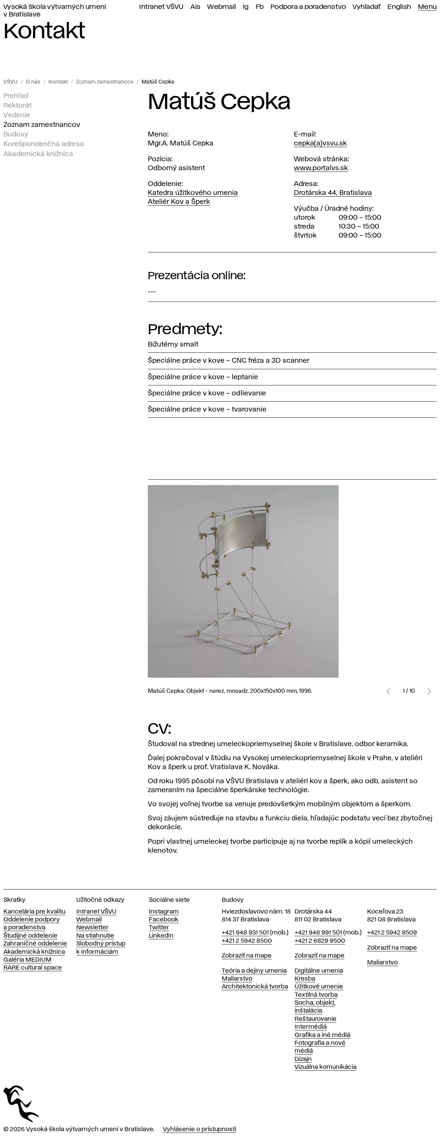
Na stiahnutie (95, 936)
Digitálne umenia (319, 971)
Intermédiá (311, 1027)
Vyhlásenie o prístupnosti (199, 1129)
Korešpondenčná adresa (43, 144)
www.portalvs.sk (321, 168)
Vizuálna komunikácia (325, 1067)
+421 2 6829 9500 (320, 941)
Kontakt (58, 82)
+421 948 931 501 (245, 933)
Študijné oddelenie (30, 936)
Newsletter (92, 927)
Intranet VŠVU (161, 7)
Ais (195, 7)
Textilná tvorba (316, 995)
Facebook (163, 919)
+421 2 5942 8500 (247, 941)
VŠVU (10, 82)
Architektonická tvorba (255, 987)
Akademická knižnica (38, 154)
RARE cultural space (32, 968)
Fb (260, 7)
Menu (427, 7)
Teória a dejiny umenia (254, 971)
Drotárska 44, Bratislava (333, 193)
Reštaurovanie (316, 1019)
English (399, 7)
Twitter (159, 927)
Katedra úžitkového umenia (193, 193)
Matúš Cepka (158, 82)
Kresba (305, 979)
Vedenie (16, 115)
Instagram (164, 912)
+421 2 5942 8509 (392, 933)
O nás (33, 82)
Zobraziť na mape (247, 956)
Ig (246, 7)
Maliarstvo (237, 979)
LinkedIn (161, 936)
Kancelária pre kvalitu (34, 912)
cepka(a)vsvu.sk (320, 143)
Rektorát (17, 105)
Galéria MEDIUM (27, 960)
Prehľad (15, 96)
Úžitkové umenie (319, 987)
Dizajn (303, 1059)
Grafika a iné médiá (322, 1035)
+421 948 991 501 (318, 933)
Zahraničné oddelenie (35, 944)
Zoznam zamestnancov (104, 82)
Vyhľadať (367, 7)
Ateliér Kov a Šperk (179, 202)
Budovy (15, 134)
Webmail (221, 7)
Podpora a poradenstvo (308, 7)
